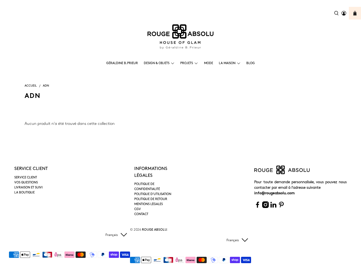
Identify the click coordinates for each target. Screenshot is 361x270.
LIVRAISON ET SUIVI (28, 187)
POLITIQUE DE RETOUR (150, 199)
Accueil (31, 85)
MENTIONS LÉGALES (148, 204)
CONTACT (141, 214)
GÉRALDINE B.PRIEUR (122, 63)
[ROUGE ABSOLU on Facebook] (257, 207)
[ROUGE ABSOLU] (180, 36)
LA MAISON (227, 63)
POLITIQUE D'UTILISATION (152, 194)
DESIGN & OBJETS (156, 63)
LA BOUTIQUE (24, 192)
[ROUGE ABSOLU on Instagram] (265, 207)
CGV (137, 209)
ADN (46, 85)
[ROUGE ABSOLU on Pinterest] (281, 207)
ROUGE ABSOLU (154, 229)
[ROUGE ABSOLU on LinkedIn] (273, 207)
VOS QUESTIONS (26, 182)
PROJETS (186, 63)
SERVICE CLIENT (25, 177)
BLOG (250, 63)
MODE (208, 63)
